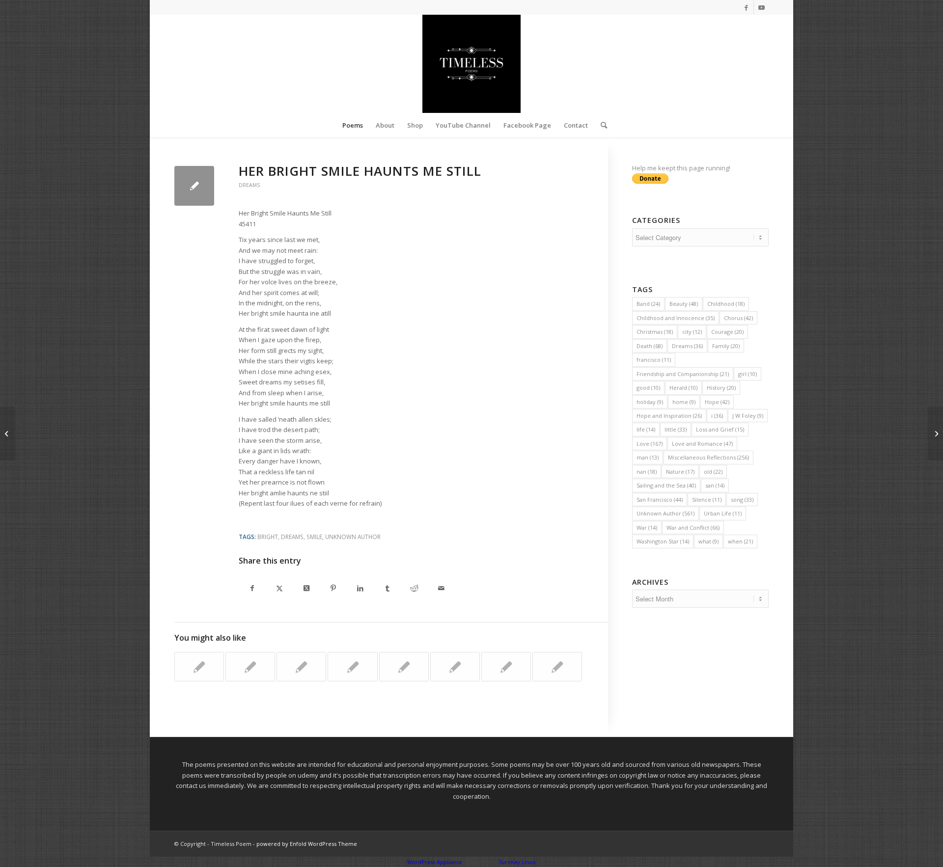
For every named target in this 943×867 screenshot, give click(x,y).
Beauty (683, 303)
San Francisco (660, 499)
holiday (650, 402)
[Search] (600, 125)
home (683, 402)
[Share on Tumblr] (387, 588)
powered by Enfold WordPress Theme (306, 843)
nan (647, 471)
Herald (683, 387)
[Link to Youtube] (761, 7)
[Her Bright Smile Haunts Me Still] (194, 186)
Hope (717, 402)
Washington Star (663, 541)
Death (650, 346)
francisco (654, 359)
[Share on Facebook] (252, 588)
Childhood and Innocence (676, 318)
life (646, 429)
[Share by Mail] (441, 588)
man (648, 457)
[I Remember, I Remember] (455, 666)
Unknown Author (353, 537)
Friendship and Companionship (683, 374)
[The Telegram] (352, 666)
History (721, 387)
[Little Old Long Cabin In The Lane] (199, 666)
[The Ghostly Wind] (7, 433)
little (676, 429)
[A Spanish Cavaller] (404, 666)
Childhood (726, 303)
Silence (706, 499)
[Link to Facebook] (746, 7)
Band (648, 303)
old (713, 471)
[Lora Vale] (557, 666)
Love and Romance (702, 443)
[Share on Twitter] (279, 588)
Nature (680, 471)
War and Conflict (693, 527)
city (692, 331)
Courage (727, 331)
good (648, 387)
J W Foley (747, 415)
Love (650, 443)
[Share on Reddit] (414, 588)
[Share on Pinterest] (333, 588)
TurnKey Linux (517, 862)
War (647, 527)
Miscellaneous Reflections (708, 457)
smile (314, 537)
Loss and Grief (720, 429)
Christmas (655, 331)
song (742, 499)
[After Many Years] (301, 666)
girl (747, 374)
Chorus (738, 318)
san (714, 485)
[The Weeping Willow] (506, 666)
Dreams (249, 185)
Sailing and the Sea (666, 485)
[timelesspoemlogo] (471, 64)
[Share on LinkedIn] (360, 588)
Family (726, 346)
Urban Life (723, 513)
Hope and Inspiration (669, 415)
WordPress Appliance (434, 862)
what (708, 541)
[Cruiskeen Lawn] (250, 666)
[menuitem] (352, 125)
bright (267, 537)
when (740, 541)
